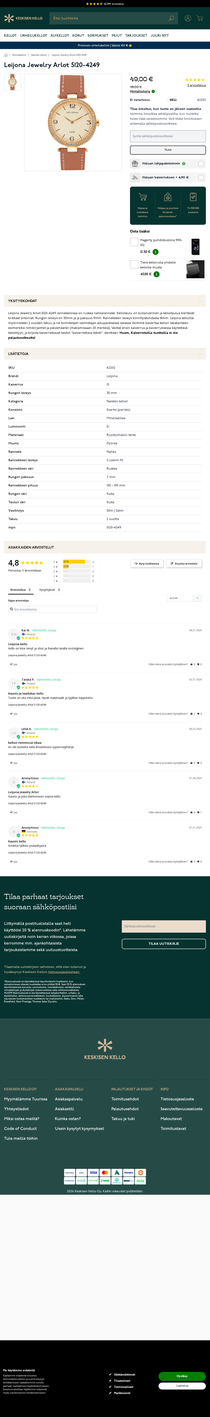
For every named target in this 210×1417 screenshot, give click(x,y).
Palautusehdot (125, 1109)
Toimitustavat (173, 1128)
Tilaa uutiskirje (164, 944)
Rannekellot (19, 55)
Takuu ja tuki (123, 1118)
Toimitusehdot (125, 1099)
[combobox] (113, 18)
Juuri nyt (160, 36)
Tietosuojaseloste (177, 1099)
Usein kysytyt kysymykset (79, 1128)
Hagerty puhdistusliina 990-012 (161, 243)
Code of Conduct (20, 1128)
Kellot (10, 36)
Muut (117, 36)
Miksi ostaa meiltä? (21, 1118)
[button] (192, 664)
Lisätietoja (18, 354)
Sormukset (98, 36)
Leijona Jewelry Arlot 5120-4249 (69, 55)
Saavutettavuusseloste (182, 1109)
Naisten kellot (39, 55)
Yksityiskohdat (22, 301)
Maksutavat (171, 1118)
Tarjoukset (136, 36)
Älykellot (60, 36)
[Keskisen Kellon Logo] (23, 18)
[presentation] (131, 160)
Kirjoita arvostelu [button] (186, 563)
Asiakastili (64, 1109)
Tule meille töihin (21, 1138)
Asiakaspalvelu (69, 1099)
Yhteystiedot (16, 1109)
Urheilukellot (33, 36)
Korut (78, 36)
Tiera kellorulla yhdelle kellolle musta (158, 265)
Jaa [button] (15, 664)
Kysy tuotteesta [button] (149, 563)
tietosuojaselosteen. (64, 972)
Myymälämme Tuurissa (25, 1099)
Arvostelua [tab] (18, 590)
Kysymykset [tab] (47, 590)
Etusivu (6, 55)
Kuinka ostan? (68, 1118)
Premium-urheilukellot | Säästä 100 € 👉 (105, 45)
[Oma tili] (188, 18)
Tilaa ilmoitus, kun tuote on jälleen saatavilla (165, 109)
